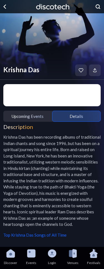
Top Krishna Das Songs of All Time (35, 234)
